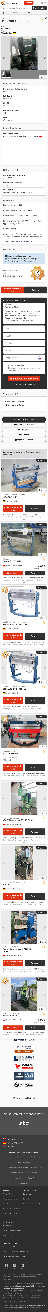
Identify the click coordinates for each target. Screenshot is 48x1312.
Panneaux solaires (17, 1178)
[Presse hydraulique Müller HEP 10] (24, 994)
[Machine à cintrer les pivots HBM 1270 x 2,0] (24, 475)
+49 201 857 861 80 (15, 1139)
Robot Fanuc (32, 1178)
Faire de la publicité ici (25, 1098)
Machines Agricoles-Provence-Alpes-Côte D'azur (24, 1167)
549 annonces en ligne (12, 276)
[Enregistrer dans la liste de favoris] (42, 18)
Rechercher (40, 8)
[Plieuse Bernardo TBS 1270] (24, 539)
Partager (25, 434)
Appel (36, 290)
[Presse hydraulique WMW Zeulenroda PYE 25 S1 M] (24, 798)
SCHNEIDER (8, 98)
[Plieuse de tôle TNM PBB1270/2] (24, 731)
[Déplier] (24, 519)
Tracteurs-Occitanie (24, 1183)
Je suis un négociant (16, 365)
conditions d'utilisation (18, 1307)
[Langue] (42, 3)
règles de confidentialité (37, 1305)
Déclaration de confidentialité (24, 384)
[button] (45, 3)
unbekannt (7, 106)
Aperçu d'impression (25, 424)
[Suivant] (44, 57)
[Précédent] (3, 57)
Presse (6, 91)
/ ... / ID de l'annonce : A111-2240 (17, 13)
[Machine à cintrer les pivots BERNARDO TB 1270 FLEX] (24, 603)
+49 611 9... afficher (15, 401)
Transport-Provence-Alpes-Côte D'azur (24, 1173)
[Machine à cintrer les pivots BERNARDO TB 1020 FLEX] (24, 667)
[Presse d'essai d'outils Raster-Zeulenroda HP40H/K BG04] (24, 927)
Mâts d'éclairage (24, 1162)
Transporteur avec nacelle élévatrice (24, 1157)
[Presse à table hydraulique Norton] (24, 863)
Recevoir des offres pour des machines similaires (24, 369)
